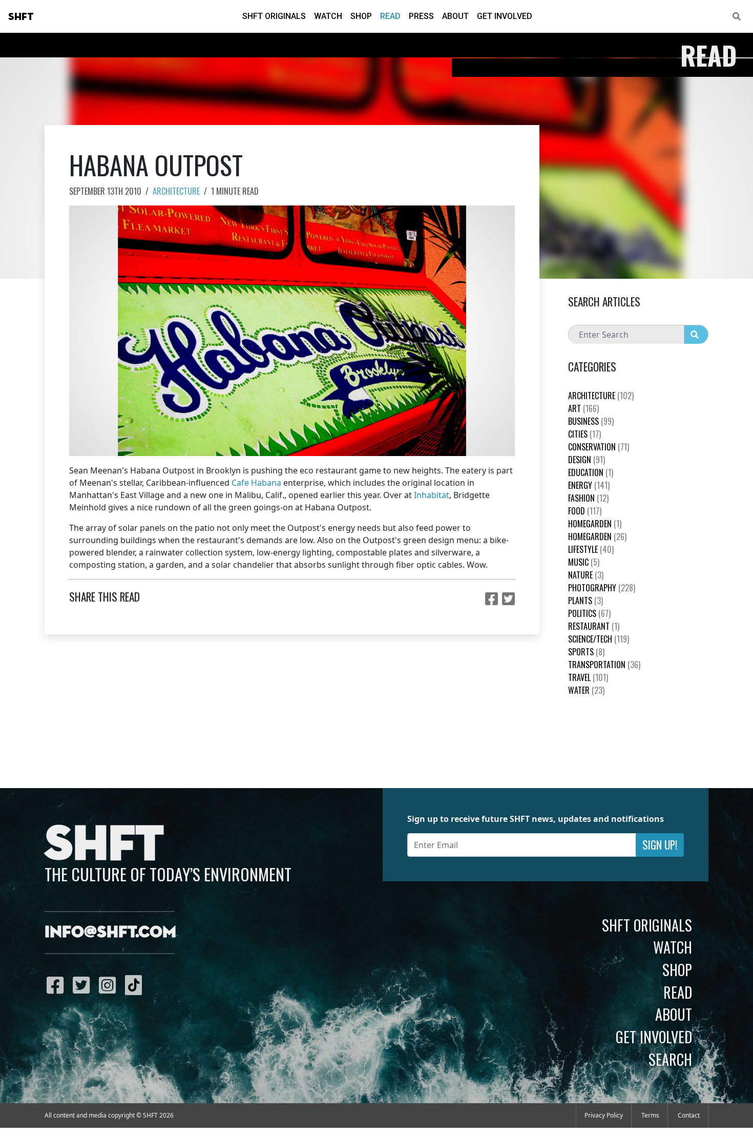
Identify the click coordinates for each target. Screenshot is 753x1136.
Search (670, 1059)
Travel (588, 677)
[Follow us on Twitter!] (84, 985)
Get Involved (504, 16)
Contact (689, 1115)
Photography (601, 588)
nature (585, 575)
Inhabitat (431, 495)
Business (591, 421)
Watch (328, 16)
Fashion (588, 498)
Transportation (604, 664)
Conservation (598, 447)
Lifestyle (591, 549)
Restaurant (593, 626)
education (590, 472)
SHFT (21, 17)
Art (583, 408)
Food (584, 511)
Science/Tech (598, 639)
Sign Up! (659, 845)
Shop (361, 16)
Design (586, 459)
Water (586, 690)
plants (585, 600)
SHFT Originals (274, 16)
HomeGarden (594, 524)
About (455, 16)
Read (390, 16)
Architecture (176, 191)
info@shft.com (110, 932)
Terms (650, 1115)
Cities (584, 434)
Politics (589, 613)
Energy (589, 485)
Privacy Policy (603, 1115)
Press (421, 16)
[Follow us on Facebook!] (58, 985)
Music (583, 562)
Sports (586, 652)
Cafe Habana (256, 482)
